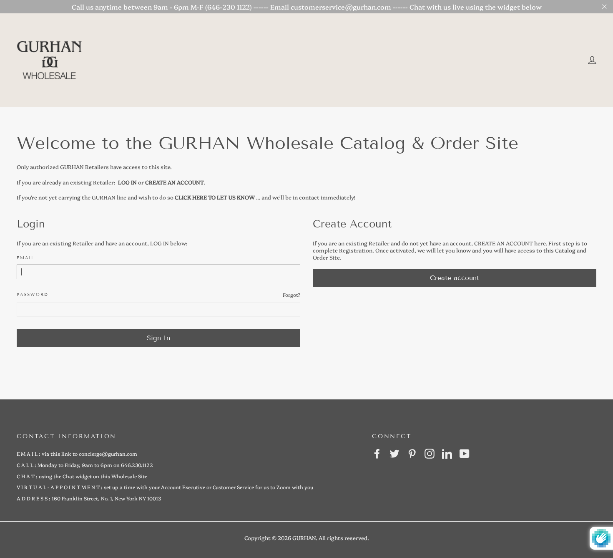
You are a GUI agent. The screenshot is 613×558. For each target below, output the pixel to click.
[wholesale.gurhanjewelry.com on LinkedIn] (447, 454)
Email (26, 257)
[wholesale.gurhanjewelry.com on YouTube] (465, 454)
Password (32, 294)
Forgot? (291, 294)
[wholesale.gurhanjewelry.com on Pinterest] (412, 454)
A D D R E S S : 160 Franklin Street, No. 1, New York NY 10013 (89, 498)
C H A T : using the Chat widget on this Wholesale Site (82, 476)
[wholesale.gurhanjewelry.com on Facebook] (377, 454)
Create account (454, 278)
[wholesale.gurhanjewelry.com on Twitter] (394, 454)
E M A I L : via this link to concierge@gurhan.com (77, 453)
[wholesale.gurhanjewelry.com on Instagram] (430, 454)
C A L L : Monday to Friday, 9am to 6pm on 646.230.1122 (85, 464)
